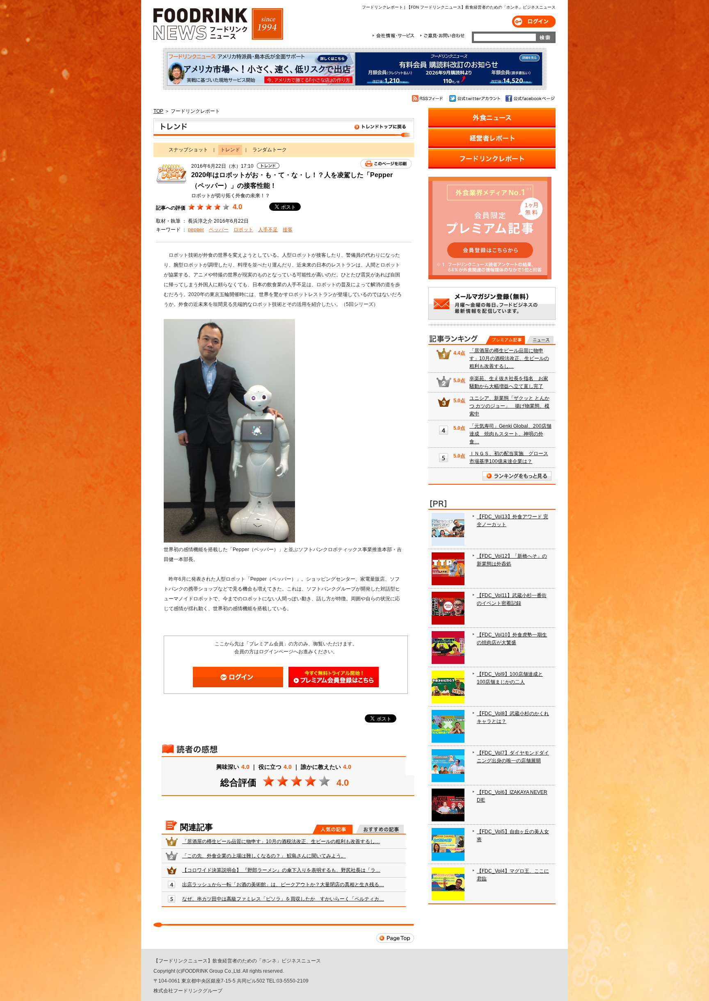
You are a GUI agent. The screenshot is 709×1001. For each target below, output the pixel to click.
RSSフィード (428, 98)
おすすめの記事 (380, 829)
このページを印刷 (386, 164)
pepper (196, 230)
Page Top (395, 938)
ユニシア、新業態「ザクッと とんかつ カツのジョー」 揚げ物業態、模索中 (509, 406)
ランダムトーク (269, 150)
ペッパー (219, 230)
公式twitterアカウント (475, 98)
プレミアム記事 (505, 340)
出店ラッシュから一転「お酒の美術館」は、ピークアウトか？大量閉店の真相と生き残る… (283, 884)
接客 (288, 230)
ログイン (534, 21)
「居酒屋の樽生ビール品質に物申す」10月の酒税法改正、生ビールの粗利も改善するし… (281, 841)
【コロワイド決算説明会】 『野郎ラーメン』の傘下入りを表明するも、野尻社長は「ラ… (281, 870)
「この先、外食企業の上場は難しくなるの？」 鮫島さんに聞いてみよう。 (264, 856)
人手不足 (268, 230)
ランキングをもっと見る (517, 476)
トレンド (283, 128)
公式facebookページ (529, 98)
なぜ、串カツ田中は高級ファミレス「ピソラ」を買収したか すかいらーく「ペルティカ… (283, 899)
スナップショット (188, 150)
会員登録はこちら (333, 677)
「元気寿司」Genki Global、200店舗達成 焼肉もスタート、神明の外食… (510, 434)
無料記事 (539, 340)
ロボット (243, 230)
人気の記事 (332, 829)
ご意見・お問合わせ (442, 35)
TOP (158, 111)
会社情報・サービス (395, 35)
